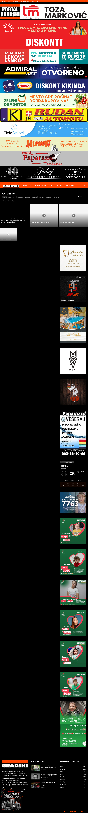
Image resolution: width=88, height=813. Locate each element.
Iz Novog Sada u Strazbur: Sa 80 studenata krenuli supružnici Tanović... (48, 784)
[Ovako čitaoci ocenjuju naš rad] (44, 215)
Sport (51, 185)
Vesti (30, 185)
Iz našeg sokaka (40, 185)
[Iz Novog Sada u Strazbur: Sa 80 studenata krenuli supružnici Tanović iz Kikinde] (35, 785)
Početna (24, 185)
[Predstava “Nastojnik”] (73, 215)
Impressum (64, 811)
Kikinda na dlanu (25, 1)
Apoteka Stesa (20, 197)
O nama (32, 1)
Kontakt (37, 1)
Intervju (59, 185)
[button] (84, 185)
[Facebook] (82, 1)
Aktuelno (5, 197)
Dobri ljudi (34, 197)
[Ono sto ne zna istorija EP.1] (8, 234)
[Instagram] (85, 1)
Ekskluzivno (70, 185)
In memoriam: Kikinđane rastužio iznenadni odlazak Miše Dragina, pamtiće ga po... (49, 776)
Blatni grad (27, 197)
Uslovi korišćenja (73, 811)
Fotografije (48, 197)
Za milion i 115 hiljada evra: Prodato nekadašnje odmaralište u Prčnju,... (48, 767)
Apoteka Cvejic (12, 197)
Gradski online (56, 197)
